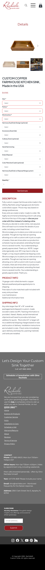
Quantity (5, 180)
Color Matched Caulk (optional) (13, 162)
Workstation (6, 115)
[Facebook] (17, 540)
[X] (22, 540)
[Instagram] (13, 540)
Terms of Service (10, 441)
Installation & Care (11, 424)
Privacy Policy (9, 444)
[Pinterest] (31, 540)
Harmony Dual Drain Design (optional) (15, 122)
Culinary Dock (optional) (10, 138)
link (13, 402)
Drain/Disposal (7, 154)
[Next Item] (37, 46)
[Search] (26, 5)
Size (3, 99)
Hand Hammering (8, 147)
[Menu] (33, 5)
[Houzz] (36, 540)
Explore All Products (12, 414)
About (6, 434)
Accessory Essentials (9, 131)
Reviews (7, 437)
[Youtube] (27, 540)
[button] (40, 5)
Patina (4, 106)
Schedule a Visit (10, 427)
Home (6, 410)
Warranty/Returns (11, 430)
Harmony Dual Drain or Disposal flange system (17, 170)
